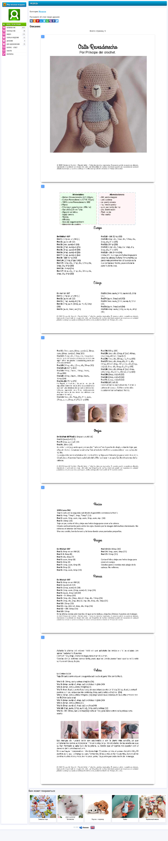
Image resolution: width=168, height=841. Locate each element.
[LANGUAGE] (93, 827)
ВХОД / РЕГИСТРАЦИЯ (14, 24)
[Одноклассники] (34, 21)
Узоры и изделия (16, 38)
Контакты (10, 54)
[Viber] (50, 21)
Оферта (9, 51)
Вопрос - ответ (12, 48)
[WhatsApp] (47, 21)
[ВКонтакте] (31, 21)
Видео (16, 34)
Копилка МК (16, 28)
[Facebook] (53, 21)
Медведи (42, 11)
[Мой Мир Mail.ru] (41, 21)
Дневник (16, 41)
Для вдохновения (16, 44)
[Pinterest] (37, 21)
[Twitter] (57, 21)
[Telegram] (44, 21)
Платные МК (16, 31)
